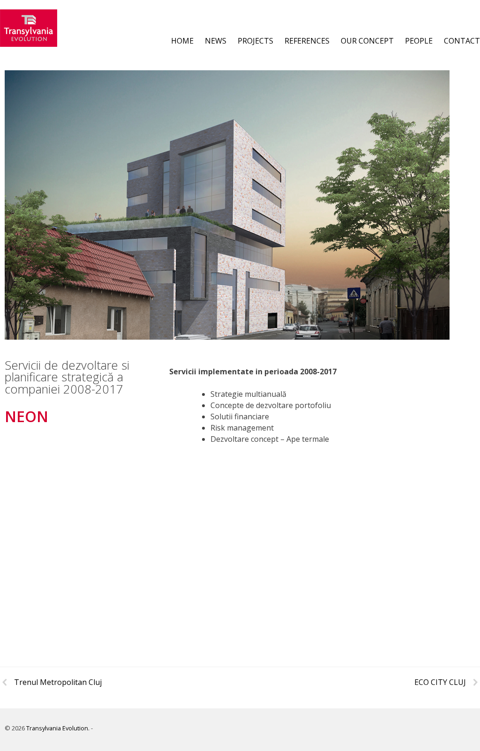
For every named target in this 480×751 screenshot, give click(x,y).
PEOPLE (419, 41)
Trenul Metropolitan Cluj (58, 682)
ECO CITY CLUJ (440, 682)
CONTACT (462, 41)
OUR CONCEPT (367, 41)
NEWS (215, 41)
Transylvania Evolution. (58, 728)
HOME (182, 41)
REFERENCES (307, 41)
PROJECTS (255, 41)
